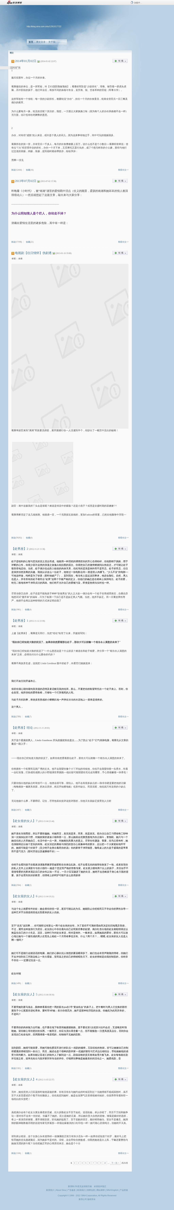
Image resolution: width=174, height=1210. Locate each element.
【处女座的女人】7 (24, 821)
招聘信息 (91, 1190)
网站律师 (101, 1190)
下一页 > (115, 1163)
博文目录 (41, 42)
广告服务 (71, 1190)
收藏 (28, 170)
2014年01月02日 (25, 61)
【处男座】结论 (22, 727)
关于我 (51, 42)
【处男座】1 (19, 620)
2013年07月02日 (25, 181)
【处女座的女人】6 (24, 896)
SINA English (112, 1190)
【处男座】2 (19, 548)
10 (105, 1163)
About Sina (61, 1190)
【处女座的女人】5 (24, 994)
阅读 (13, 170)
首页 (31, 42)
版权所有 (91, 1199)
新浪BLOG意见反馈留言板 (80, 1186)
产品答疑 (124, 1190)
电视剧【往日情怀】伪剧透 (33, 253)
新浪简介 (50, 1190)
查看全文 (122, 170)
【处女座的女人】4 (24, 1079)
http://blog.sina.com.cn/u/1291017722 (44, 26)
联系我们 (81, 1190)
